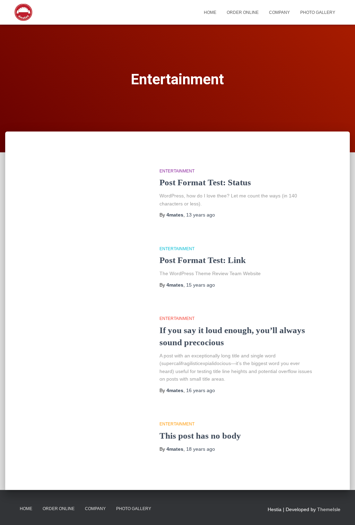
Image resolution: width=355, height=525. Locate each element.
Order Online (243, 12)
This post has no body (200, 435)
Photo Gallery (317, 12)
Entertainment (176, 171)
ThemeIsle (328, 509)
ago (200, 215)
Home (210, 12)
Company (279, 12)
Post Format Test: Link (202, 260)
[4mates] (23, 12)
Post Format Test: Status (205, 182)
